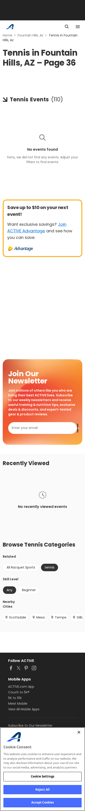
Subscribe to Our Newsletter (30, 725)
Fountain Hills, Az (30, 35)
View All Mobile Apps (23, 709)
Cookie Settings (42, 776)
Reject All (42, 789)
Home (7, 35)
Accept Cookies (42, 802)
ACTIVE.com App (21, 686)
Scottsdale (17, 617)
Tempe (60, 617)
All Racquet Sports (21, 567)
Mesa (40, 617)
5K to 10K (15, 698)
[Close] (79, 732)
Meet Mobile (17, 703)
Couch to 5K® (18, 692)
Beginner (29, 590)
